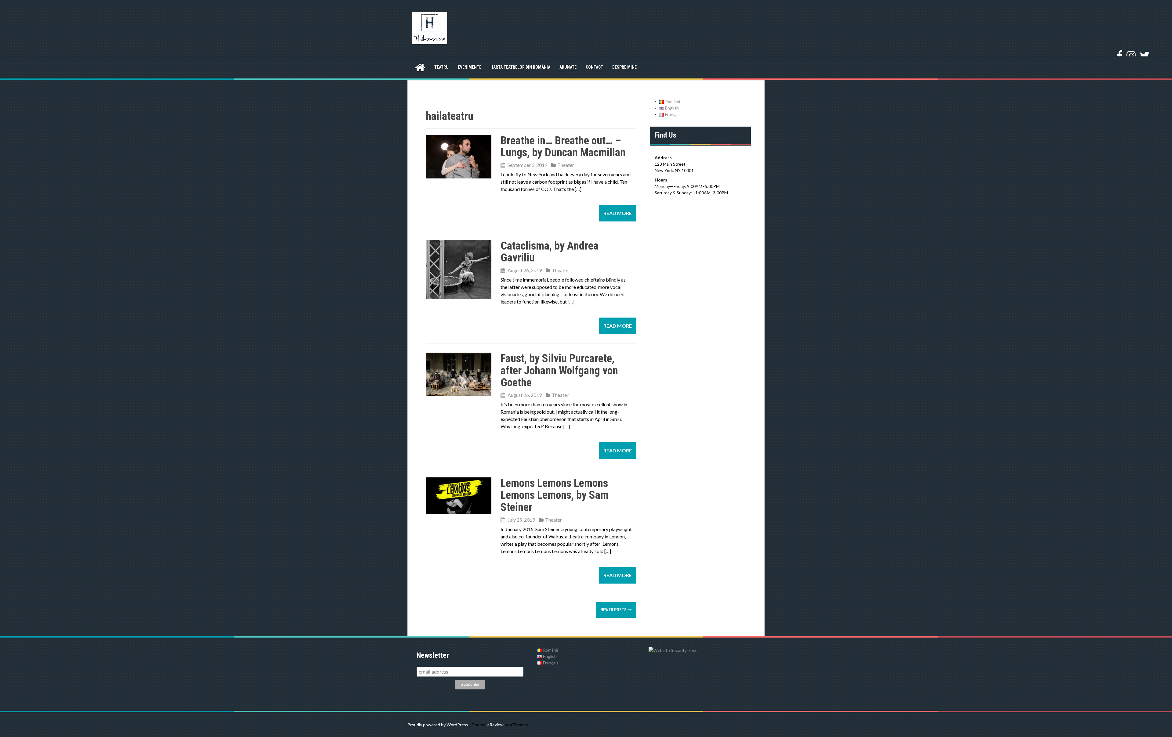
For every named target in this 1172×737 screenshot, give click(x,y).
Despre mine (624, 67)
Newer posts (614, 609)
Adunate (568, 67)
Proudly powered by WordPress (437, 724)
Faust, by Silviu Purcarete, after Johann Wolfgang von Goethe (559, 370)
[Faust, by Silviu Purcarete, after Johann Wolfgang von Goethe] (458, 374)
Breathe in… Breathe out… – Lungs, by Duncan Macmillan (563, 146)
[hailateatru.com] (429, 27)
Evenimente (469, 67)
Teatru (441, 67)
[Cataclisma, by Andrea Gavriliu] (458, 269)
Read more (617, 213)
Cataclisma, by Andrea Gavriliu (550, 251)
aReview (495, 724)
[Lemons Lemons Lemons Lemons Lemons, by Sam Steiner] (458, 495)
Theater (565, 165)
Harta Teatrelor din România (520, 67)
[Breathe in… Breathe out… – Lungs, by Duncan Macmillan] (458, 156)
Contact (594, 67)
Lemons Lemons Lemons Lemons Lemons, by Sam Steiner (555, 495)
